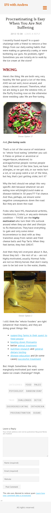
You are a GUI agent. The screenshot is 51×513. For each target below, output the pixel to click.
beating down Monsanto (23, 342)
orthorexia (37, 406)
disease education (20, 355)
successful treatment (29, 359)
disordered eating (17, 406)
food (28, 385)
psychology (16, 391)
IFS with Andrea (16, 5)
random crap (34, 391)
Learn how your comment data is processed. (24, 494)
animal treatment (27, 345)
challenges (24, 400)
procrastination (20, 413)
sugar (37, 413)
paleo (37, 385)
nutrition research (19, 348)
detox (37, 400)
